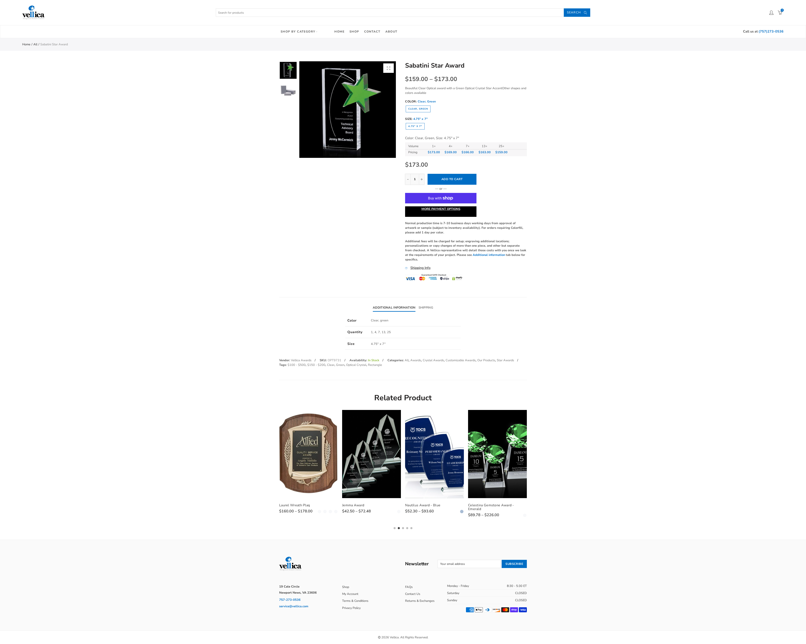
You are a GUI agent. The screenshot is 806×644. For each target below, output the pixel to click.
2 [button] (399, 528)
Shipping (426, 307)
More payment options (440, 209)
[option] (347, 109)
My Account (350, 594)
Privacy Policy (351, 608)
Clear (330, 365)
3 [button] (403, 528)
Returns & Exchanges (419, 601)
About (391, 32)
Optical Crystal (356, 365)
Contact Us (412, 594)
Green (340, 365)
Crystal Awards (433, 360)
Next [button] (385, 110)
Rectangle (375, 365)
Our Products (486, 360)
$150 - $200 (316, 365)
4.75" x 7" (415, 126)
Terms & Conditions (355, 601)
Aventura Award (481, 505)
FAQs (409, 587)
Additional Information (394, 307)
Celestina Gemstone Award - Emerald (428, 507)
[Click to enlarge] (388, 68)
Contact (372, 32)
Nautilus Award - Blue (359, 505)
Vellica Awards (301, 360)
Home (339, 32)
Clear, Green (418, 108)
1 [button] (395, 528)
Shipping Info (420, 268)
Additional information (489, 255)
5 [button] (411, 528)
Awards (415, 360)
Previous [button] (311, 110)
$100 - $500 (297, 365)
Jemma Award (290, 505)
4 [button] (407, 528)
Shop (354, 32)
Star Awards (505, 360)
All (35, 44)
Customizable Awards (461, 360)
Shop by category (298, 32)
